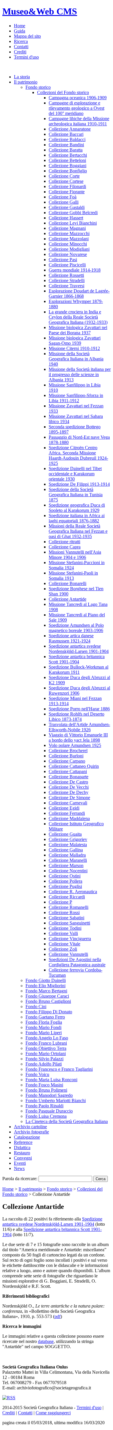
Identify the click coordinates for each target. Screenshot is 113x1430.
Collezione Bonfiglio (68, 170)
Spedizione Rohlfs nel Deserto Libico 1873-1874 (76, 717)
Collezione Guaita (65, 834)
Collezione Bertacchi (68, 155)
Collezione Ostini (65, 875)
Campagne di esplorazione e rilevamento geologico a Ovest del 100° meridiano (76, 108)
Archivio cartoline (30, 1126)
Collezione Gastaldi (67, 207)
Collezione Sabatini (66, 917)
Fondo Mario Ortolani (45, 1053)
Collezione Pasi (63, 259)
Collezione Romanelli (68, 907)
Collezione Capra (65, 546)
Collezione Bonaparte (68, 776)
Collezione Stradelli (67, 280)
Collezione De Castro (68, 781)
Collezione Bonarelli (67, 583)
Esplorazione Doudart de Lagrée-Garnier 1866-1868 (79, 293)
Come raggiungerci (53, 1412)
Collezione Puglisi (65, 886)
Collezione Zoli (63, 949)
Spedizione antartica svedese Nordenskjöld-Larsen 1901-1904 (79, 649)
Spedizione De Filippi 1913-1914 (79, 484)
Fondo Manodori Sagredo (49, 1095)
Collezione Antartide (67, 599)
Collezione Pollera (65, 881)
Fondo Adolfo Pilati (43, 1063)
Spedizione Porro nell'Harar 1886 (79, 708)
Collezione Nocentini (68, 870)
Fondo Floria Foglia (43, 1022)
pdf (57, 1316)
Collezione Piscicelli (67, 264)
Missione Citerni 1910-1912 (74, 348)
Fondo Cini (35, 1006)
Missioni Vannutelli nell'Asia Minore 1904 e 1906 (75, 555)
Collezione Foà (62, 196)
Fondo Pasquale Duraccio (49, 1110)
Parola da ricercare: (19, 1178)
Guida (19, 30)
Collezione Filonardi (67, 186)
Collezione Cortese (66, 181)
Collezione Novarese (68, 254)
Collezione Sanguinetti (69, 922)
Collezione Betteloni (67, 160)
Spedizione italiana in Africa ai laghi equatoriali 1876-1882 (77, 518)
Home (19, 25)
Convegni (23, 1157)
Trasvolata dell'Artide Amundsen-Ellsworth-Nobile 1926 (79, 727)
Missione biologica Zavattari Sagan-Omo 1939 (75, 340)
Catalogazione (27, 1137)
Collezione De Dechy (68, 792)
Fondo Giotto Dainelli (45, 980)
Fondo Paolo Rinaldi (44, 1105)
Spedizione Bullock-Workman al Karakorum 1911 (78, 670)
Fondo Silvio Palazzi (44, 1058)
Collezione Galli (64, 202)
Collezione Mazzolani (69, 238)
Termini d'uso (26, 57)
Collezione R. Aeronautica (73, 891)
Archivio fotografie (31, 1131)
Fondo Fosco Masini (44, 1084)
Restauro (22, 1152)
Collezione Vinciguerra (70, 938)
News (19, 1168)
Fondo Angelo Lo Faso (46, 1037)
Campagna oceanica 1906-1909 (78, 97)
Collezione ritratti (64, 541)
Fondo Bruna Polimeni (46, 1090)
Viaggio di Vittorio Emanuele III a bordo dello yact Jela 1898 (78, 737)
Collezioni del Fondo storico (63, 92)
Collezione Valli (63, 933)
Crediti (20, 51)
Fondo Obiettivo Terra (45, 1048)
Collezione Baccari (66, 134)
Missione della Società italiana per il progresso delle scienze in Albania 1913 (80, 374)
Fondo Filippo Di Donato (48, 1011)
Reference (23, 1142)
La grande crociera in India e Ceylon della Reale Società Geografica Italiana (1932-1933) (78, 317)
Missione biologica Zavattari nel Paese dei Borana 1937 (78, 330)
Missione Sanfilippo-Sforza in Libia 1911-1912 (76, 398)
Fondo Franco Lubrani (46, 1043)
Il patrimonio (25, 82)
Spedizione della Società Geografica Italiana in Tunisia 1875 (76, 494)
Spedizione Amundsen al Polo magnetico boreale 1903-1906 (76, 628)
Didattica (22, 1147)
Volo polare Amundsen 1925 (75, 745)
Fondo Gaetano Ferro (45, 1016)
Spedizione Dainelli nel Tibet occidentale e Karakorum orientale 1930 (75, 473)
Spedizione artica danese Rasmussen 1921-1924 (71, 638)
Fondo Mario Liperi (43, 1032)
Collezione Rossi (64, 912)
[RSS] (8, 1397)
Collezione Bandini (66, 144)
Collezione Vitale (64, 943)
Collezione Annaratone (70, 129)
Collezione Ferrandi (67, 813)
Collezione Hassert (66, 217)
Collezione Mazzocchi (69, 233)
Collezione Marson (66, 865)
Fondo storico (38, 87)
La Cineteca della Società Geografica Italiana (66, 1121)
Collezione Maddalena (69, 818)
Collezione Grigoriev (68, 839)
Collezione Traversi (66, 285)
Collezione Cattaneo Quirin (74, 766)
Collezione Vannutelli (68, 954)
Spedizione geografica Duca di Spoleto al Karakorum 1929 (77, 508)
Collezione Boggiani (67, 165)
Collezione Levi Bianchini (73, 223)
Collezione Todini (65, 928)
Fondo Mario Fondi (43, 1027)
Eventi (20, 1163)
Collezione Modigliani (69, 249)
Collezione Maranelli (68, 860)
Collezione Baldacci (67, 139)
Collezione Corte (64, 176)
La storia (22, 76)
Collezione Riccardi (67, 896)
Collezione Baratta (66, 149)
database (46, 1341)
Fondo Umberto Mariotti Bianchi (55, 1100)
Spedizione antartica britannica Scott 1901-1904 (77, 659)
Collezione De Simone (69, 797)
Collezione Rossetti (66, 275)
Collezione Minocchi (68, 243)
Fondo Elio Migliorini (45, 985)
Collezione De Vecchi (69, 787)
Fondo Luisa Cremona (46, 1116)
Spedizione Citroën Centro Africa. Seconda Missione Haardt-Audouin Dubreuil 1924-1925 (78, 455)
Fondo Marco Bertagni (46, 990)
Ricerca (21, 41)
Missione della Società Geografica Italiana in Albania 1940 (76, 358)
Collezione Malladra (67, 855)
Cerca (100, 1179)
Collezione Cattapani (68, 771)
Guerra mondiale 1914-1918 (75, 270)
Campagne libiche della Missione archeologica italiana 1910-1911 (79, 121)
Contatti (21, 46)
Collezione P (60, 902)
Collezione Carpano (67, 761)
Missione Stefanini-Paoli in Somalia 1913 (73, 575)
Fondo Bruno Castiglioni (48, 1001)
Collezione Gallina (66, 849)
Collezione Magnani (67, 228)
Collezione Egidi (64, 808)
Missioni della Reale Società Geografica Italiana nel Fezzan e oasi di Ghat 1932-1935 (78, 531)
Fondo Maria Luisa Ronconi (51, 1079)
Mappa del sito (27, 36)
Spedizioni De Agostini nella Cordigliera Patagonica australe (77, 962)
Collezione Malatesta (68, 844)
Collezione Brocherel (68, 750)
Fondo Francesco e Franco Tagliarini (59, 1069)
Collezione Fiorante (67, 191)
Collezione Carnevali (68, 802)
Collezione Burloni (66, 755)
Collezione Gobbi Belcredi (73, 212)
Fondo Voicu (37, 1074)
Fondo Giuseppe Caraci (47, 996)
